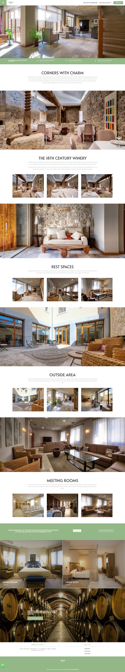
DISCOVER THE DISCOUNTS (106, 530)
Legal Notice (87, 648)
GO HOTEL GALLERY (35, 618)
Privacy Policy (87, 651)
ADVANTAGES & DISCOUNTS (104, 2)
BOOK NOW (118, 2)
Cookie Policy (87, 653)
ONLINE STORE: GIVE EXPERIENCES (89, 2)
